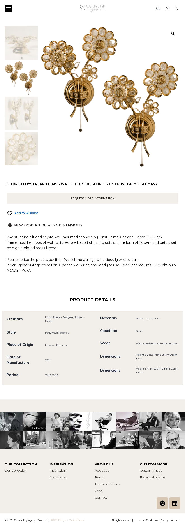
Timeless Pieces (107, 484)
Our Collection (16, 470)
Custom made (151, 470)
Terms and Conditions (146, 520)
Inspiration (58, 470)
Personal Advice (152, 477)
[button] (8, 8)
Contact (101, 497)
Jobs (98, 491)
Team (99, 477)
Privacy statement (170, 520)
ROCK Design (58, 520)
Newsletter (58, 477)
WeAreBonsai (77, 520)
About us (102, 470)
